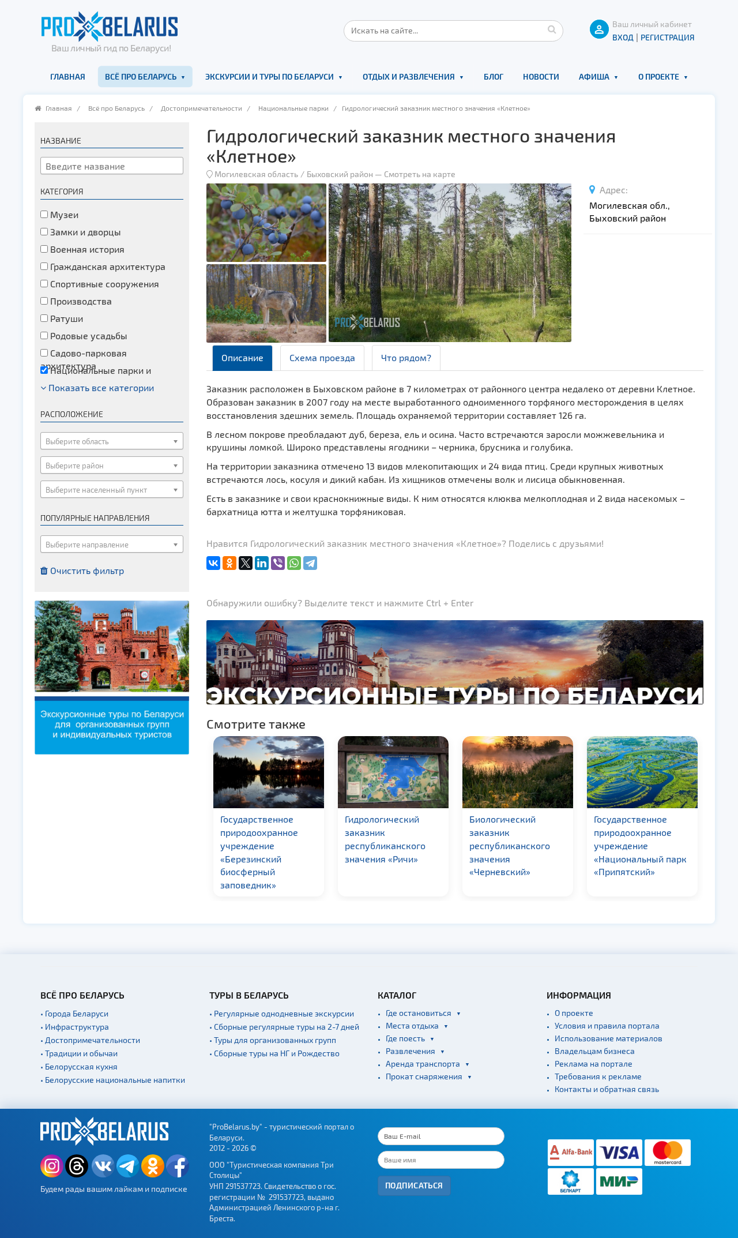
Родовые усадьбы (87, 335)
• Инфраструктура (74, 1026)
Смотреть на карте (419, 174)
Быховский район (340, 174)
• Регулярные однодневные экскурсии (281, 1013)
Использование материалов (608, 1038)
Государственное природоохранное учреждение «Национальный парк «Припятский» (638, 845)
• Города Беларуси (74, 1013)
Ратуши (65, 318)
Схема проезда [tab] (322, 357)
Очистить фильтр (86, 570)
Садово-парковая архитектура (83, 359)
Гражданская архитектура (106, 266)
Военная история (86, 248)
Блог (493, 76)
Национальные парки (293, 108)
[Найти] (551, 28)
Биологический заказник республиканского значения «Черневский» (508, 845)
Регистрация (668, 37)
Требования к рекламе (598, 1076)
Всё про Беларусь (140, 76)
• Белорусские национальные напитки (112, 1080)
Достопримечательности (201, 108)
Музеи (63, 214)
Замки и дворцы (84, 231)
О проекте (658, 76)
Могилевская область (256, 174)
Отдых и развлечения (409, 76)
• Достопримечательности (90, 1040)
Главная (67, 76)
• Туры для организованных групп (272, 1040)
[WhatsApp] (294, 563)
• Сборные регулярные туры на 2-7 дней (284, 1026)
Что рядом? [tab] (406, 357)
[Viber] (278, 563)
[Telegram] (310, 563)
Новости (541, 76)
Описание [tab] (242, 357)
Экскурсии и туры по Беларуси (269, 76)
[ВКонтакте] (213, 563)
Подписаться (414, 1185)
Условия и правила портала (607, 1025)
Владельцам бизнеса (595, 1051)
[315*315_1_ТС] (112, 676)
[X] (246, 563)
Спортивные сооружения (103, 283)
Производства (80, 300)
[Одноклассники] (229, 563)
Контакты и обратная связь (607, 1089)
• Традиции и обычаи (79, 1053)
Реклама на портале (593, 1063)
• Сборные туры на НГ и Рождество (274, 1053)
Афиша (594, 76)
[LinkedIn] (262, 563)
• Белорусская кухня (79, 1066)
